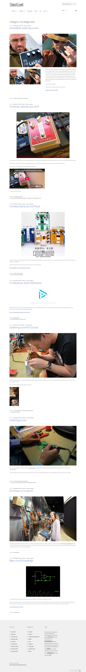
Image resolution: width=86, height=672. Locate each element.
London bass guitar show (34, 636)
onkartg (21, 25)
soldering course (31, 468)
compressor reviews (54, 635)
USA (25, 319)
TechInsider (24, 410)
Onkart (51, 648)
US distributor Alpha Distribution (26, 283)
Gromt (53, 643)
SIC (40, 198)
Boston (51, 633)
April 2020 (13, 634)
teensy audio (33, 482)
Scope (57, 650)
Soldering (20, 98)
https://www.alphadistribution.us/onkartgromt (20, 312)
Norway (45, 648)
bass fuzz (13, 198)
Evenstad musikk (49, 638)
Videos (21, 196)
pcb (50, 650)
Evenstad (45, 638)
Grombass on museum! (21, 490)
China (13, 274)
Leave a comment (27, 25)
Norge (57, 646)
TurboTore (47, 655)
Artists (35, 11)
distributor (16, 274)
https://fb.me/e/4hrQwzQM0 (51, 90)
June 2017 (13, 641)
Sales (15, 273)
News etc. (21, 11)
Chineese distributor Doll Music (25, 206)
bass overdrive (19, 198)
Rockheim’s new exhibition (67, 543)
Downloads (29, 11)
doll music (21, 274)
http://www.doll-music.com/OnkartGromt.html (20, 267)
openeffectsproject (22, 482)
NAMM (30, 639)
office (17, 482)
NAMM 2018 (54, 646)
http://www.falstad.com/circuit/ (16, 606)
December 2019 (14, 639)
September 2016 (14, 646)
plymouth (52, 650)
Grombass (14, 411)
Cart (40, 11)
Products (14, 11)
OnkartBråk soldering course (24, 28)
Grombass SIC (36, 198)
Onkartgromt (54, 648)
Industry (30, 634)
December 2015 (14, 648)
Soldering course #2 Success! (24, 327)
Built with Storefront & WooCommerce (18, 664)
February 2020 (14, 636)
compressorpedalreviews (47, 635)
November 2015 (14, 651)
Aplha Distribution (15, 319)
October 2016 (14, 644)
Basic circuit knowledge (21, 560)
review (55, 650)
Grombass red (30, 198)
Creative (15, 98)
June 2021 (13, 631)
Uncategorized (25, 98)
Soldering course (18, 420)
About (45, 11)
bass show (48, 633)
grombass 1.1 (24, 198)
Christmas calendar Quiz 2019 (24, 106)
